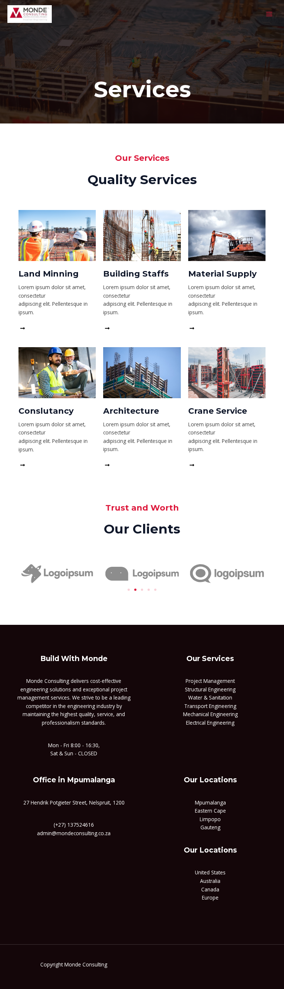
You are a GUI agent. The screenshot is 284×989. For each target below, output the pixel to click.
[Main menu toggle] (269, 13)
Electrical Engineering (210, 722)
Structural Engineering (210, 689)
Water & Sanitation (210, 697)
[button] (129, 590)
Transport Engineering (210, 705)
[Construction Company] (29, 14)
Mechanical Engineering (210, 714)
